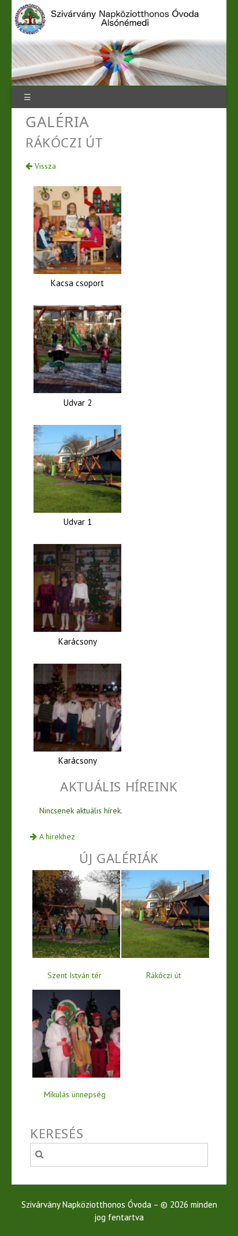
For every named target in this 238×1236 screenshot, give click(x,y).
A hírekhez (56, 836)
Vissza (44, 166)
